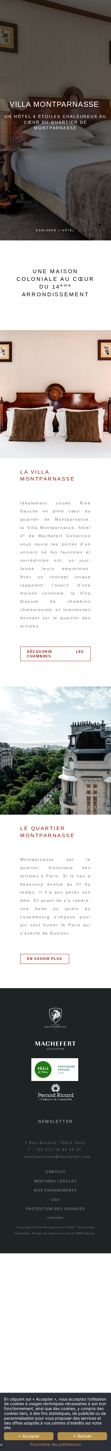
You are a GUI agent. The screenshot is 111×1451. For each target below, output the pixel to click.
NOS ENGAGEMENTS (55, 1190)
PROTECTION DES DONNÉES (55, 1209)
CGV (55, 1200)
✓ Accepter (29, 1436)
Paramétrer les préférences (55, 1444)
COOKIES (55, 1217)
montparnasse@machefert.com (58, 1157)
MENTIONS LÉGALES (55, 1181)
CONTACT (56, 1172)
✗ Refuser (82, 1436)
